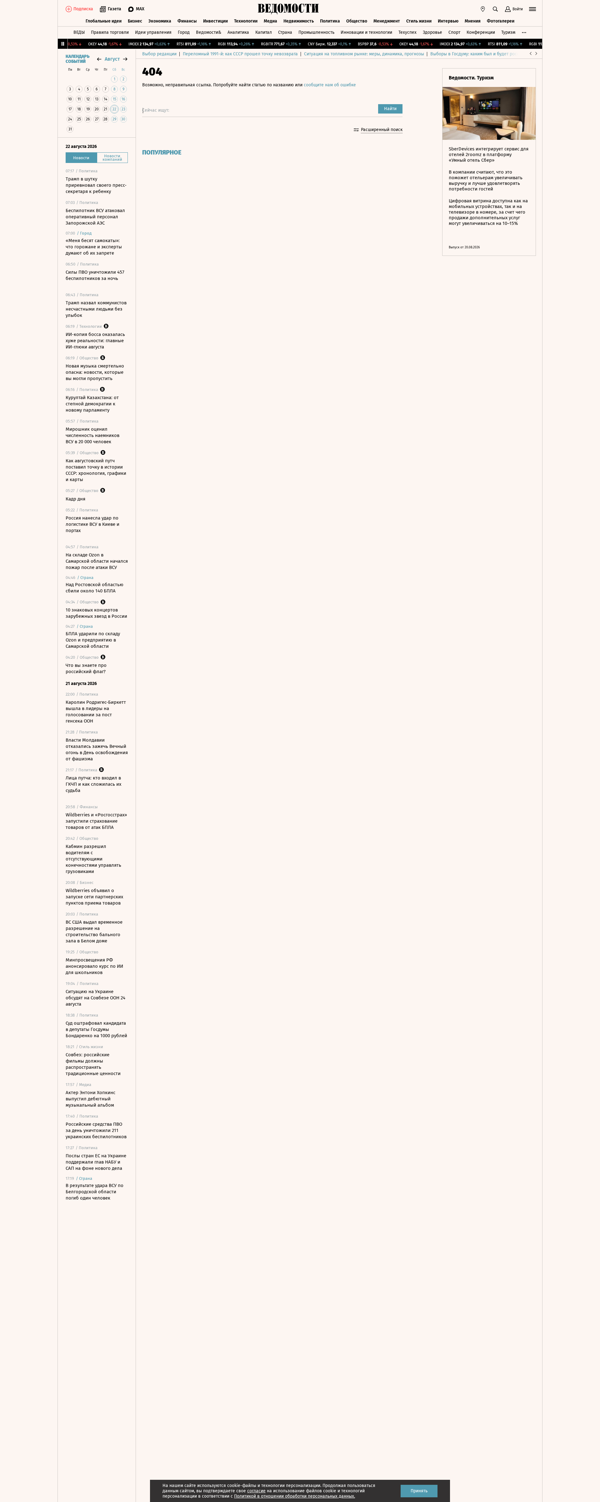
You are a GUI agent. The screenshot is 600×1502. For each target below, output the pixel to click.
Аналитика (238, 32)
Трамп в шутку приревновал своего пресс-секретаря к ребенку (96, 185)
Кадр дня (75, 499)
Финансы (187, 21)
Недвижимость (298, 21)
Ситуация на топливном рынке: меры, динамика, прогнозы (364, 54)
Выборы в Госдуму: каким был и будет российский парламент (493, 54)
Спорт (454, 32)
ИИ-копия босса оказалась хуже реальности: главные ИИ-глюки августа (95, 341)
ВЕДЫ (79, 32)
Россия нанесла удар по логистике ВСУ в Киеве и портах (92, 524)
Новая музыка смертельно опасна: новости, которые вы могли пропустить (95, 372)
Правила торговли (110, 32)
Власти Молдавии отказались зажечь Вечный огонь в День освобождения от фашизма (97, 749)
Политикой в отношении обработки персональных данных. (294, 1496)
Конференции (481, 32)
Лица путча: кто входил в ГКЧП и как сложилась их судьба (93, 784)
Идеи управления (153, 32)
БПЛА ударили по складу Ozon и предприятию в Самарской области (93, 640)
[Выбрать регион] (483, 9)
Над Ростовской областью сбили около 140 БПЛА (94, 588)
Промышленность (316, 32)
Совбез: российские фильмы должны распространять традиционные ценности (93, 1064)
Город (184, 32)
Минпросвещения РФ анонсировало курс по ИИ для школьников (94, 966)
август (112, 59)
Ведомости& (208, 32)
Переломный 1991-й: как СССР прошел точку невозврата (240, 54)
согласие (256, 1491)
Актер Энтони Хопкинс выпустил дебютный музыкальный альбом (90, 1099)
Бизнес (135, 21)
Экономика (159, 21)
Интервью (448, 21)
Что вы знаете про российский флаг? (86, 668)
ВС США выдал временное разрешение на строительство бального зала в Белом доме (94, 931)
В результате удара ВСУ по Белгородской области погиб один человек (94, 1192)
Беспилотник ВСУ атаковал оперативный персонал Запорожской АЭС (95, 217)
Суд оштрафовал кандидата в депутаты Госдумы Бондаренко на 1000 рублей (96, 1029)
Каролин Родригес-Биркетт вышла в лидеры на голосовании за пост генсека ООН (96, 711)
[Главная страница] (288, 9)
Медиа (270, 21)
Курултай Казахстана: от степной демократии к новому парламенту (92, 404)
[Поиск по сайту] (495, 9)
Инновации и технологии (366, 32)
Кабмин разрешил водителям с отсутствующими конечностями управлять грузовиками (93, 859)
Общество (356, 21)
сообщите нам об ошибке (330, 85)
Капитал (263, 32)
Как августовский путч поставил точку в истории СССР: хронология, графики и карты (96, 470)
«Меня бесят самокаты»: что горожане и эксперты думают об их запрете (94, 247)
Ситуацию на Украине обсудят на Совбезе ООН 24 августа (95, 998)
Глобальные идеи (104, 21)
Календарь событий (77, 59)
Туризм (508, 32)
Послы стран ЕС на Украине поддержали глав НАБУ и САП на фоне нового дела (96, 1162)
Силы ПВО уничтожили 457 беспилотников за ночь (95, 275)
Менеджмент (386, 21)
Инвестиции (215, 21)
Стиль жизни (419, 21)
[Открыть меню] (532, 9)
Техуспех (407, 32)
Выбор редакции (159, 54)
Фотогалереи (500, 21)
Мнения (473, 21)
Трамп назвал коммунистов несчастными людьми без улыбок (96, 309)
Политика (330, 21)
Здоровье (432, 32)
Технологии (246, 21)
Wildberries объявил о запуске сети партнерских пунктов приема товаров (94, 897)
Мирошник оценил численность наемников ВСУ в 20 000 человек (92, 435)
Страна (285, 32)
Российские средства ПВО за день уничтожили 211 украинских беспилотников (96, 1130)
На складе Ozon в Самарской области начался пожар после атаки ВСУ (97, 561)
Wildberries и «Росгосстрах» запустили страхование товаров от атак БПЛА (96, 821)
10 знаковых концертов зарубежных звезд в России (96, 613)
